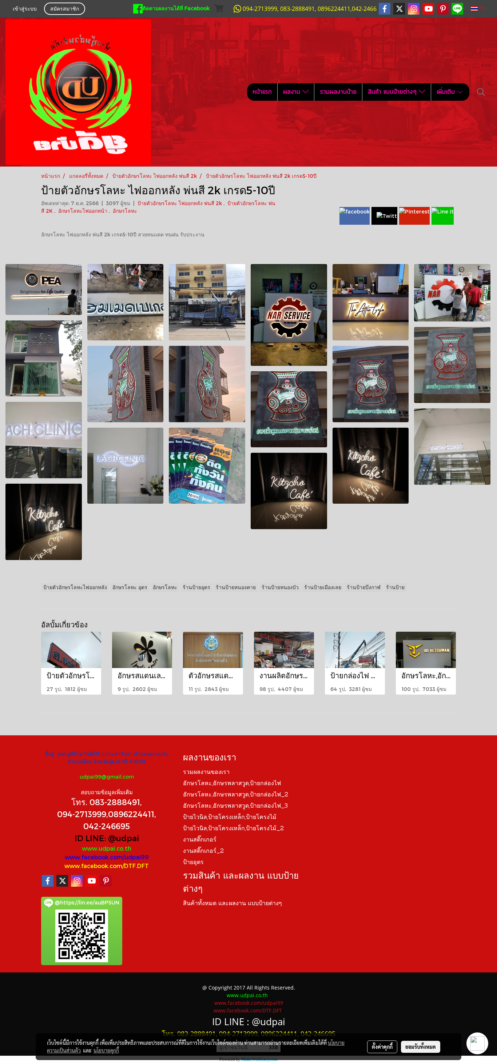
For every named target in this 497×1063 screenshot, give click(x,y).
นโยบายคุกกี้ (106, 1050)
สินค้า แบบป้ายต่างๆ (393, 92)
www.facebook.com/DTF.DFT (106, 865)
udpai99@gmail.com (107, 777)
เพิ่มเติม (447, 92)
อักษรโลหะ (125, 211)
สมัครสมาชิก (64, 9)
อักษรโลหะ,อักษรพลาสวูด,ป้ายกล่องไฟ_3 (235, 806)
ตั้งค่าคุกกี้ (382, 1046)
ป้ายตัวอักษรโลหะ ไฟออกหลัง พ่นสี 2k (180, 203)
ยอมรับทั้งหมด (420, 1046)
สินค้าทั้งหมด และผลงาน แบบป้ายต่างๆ (232, 904)
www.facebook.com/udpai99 (107, 857)
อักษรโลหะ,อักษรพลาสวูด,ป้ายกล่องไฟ (232, 784)
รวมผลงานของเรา (206, 772)
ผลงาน (292, 92)
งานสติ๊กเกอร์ (199, 840)
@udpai (123, 838)
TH (482, 8)
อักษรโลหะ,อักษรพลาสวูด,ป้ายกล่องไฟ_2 (235, 795)
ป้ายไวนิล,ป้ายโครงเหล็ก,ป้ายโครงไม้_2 (233, 829)
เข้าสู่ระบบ (25, 9)
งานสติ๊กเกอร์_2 (203, 851)
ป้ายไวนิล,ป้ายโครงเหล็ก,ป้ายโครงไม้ (230, 817)
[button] (481, 92)
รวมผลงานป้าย (338, 92)
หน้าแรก (262, 92)
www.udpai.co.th (106, 848)
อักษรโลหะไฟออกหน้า (83, 211)
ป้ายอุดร (193, 863)
